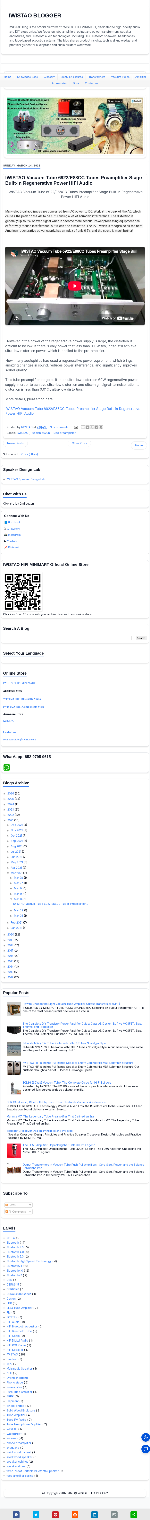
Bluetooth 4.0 (16, 1252)
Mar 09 (19, 910)
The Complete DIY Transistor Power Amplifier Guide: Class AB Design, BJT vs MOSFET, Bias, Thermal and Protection (82, 1025)
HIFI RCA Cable (17, 1345)
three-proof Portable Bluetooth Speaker (33, 1471)
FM (9, 1312)
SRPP (10, 1396)
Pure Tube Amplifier (20, 1391)
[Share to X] (92, 427)
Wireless (13, 1438)
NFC (10, 1373)
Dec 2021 (17, 824)
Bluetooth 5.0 (15, 1256)
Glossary (49, 76)
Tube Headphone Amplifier (24, 1424)
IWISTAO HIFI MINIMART (19, 683)
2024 (11, 804)
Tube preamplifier (64, 432)
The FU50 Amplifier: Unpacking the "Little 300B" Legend (59, 1145)
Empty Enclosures (72, 76)
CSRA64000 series (19, 1294)
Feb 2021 (17, 922)
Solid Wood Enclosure (21, 1410)
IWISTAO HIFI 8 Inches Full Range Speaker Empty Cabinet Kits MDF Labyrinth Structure (78, 1062)
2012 (10, 977)
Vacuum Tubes (120, 76)
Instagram (14, 534)
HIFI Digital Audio (18, 1340)
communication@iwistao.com (19, 739)
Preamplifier (15, 1387)
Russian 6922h (41, 432)
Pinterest (13, 547)
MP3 (10, 1363)
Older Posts (79, 443)
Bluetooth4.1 (15, 1275)
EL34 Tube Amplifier (20, 1307)
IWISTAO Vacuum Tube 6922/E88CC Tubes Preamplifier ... (50, 903)
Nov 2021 (17, 830)
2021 (10, 820)
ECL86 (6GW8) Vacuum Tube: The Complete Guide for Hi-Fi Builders (67, 1082)
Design (11, 1298)
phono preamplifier (19, 1443)
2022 (11, 814)
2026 (11, 793)
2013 (10, 972)
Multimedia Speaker (20, 1368)
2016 (10, 955)
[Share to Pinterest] (101, 427)
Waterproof (14, 1433)
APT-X (11, 1238)
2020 (11, 934)
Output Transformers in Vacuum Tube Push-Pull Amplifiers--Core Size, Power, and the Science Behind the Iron (83, 1166)
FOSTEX (12, 1317)
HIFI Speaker (15, 1349)
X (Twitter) (13, 528)
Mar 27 (19, 883)
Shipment (13, 1401)
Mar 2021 (17, 873)
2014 (10, 966)
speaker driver (17, 1466)
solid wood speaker (20, 1457)
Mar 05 (19, 915)
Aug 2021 (17, 846)
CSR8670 (13, 1289)
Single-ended (16, 1405)
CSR (10, 1279)
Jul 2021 (16, 851)
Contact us (91, 83)
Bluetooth (13, 1242)
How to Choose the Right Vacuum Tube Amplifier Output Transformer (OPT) (71, 1003)
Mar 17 (18, 888)
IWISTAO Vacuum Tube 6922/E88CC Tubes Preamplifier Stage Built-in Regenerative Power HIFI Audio (73, 180)
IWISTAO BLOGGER (35, 15)
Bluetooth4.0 (15, 1270)
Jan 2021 (17, 927)
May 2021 (17, 862)
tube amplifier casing (20, 1475)
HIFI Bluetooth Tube (20, 1331)
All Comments (17, 1211)
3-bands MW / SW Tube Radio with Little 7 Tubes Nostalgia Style (64, 1043)
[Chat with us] (145, 1449)
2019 (10, 940)
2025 (11, 798)
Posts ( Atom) (29, 454)
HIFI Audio (13, 1322)
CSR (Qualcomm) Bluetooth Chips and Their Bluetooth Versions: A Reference (56, 1102)
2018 (10, 945)
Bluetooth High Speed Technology (29, 1261)
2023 (11, 809)
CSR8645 (13, 1284)
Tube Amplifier (16, 1415)
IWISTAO (23, 432)
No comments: (60, 427)
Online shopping (18, 1377)
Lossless (12, 1359)
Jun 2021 (17, 857)
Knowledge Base (27, 76)
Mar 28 (19, 877)
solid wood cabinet (19, 1452)
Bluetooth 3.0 (15, 1247)
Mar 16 (18, 893)
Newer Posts (15, 443)
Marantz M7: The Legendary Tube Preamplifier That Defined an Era (50, 1116)
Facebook (14, 522)
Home (7, 76)
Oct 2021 (17, 835)
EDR (10, 1303)
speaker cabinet (18, 1461)
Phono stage (15, 1382)
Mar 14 (18, 899)
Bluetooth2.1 (15, 1266)
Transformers (97, 76)
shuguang (13, 1447)
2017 (10, 950)
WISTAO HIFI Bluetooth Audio (22, 699)
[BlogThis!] (87, 427)
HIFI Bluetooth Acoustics (22, 1326)
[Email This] (83, 427)
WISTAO (12, 1429)
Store (75, 83)
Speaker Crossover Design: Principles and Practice (40, 1130)
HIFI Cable (14, 1335)
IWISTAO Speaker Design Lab (26, 479)
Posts (12, 1205)
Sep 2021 (17, 840)
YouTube (12, 541)
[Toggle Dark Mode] (145, 1437)
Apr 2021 (17, 867)
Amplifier (140, 76)
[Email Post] (76, 427)
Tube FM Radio (17, 1419)
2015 (10, 961)
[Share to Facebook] (96, 427)
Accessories (59, 83)
